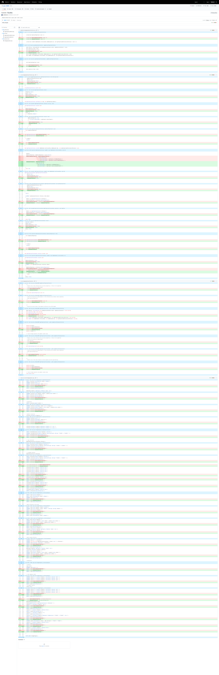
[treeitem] (8, 30)
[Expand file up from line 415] (20, 234)
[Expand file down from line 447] (20, 375)
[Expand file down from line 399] (20, 361)
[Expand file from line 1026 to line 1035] (21, 506)
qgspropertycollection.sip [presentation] (9, 31)
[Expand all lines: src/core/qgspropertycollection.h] (36, 281)
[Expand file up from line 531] (20, 256)
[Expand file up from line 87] (20, 46)
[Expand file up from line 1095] (21, 563)
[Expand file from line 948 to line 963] (21, 455)
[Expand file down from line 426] (20, 255)
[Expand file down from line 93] (20, 58)
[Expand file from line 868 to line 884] (21, 417)
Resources (19, 2)
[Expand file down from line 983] (21, 492)
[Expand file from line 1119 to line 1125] (21, 588)
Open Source (27, 2)
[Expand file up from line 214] (20, 104)
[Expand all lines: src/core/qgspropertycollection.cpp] (37, 75)
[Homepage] (3, 2)
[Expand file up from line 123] (20, 59)
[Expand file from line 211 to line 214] (20, 295)
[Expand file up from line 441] (20, 362)
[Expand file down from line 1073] (21, 562)
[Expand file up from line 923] (21, 430)
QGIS (7, 6)
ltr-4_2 (14, 20)
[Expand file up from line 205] (20, 283)
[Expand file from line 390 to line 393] (20, 349)
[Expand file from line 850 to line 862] (21, 404)
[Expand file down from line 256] (20, 149)
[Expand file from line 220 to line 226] (20, 116)
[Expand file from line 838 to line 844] (21, 392)
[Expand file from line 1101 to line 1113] (21, 575)
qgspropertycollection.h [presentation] (9, 37)
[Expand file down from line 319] (20, 335)
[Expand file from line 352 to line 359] (20, 208)
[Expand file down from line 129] (20, 72)
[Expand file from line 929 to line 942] (21, 443)
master (5, 20)
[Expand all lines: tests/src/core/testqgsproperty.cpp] (37, 378)
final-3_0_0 (19, 20)
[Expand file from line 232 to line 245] (20, 129)
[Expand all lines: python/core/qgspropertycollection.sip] (38, 30)
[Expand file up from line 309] (20, 151)
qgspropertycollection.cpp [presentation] (9, 35)
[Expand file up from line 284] (20, 309)
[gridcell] (118, 32)
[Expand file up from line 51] (20, 32)
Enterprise (34, 2)
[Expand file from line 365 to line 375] (20, 220)
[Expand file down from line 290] (20, 321)
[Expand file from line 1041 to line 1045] (21, 518)
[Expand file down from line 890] (21, 429)
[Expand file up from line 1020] (21, 493)
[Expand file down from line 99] (20, 89)
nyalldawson (5, 14)
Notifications (199, 5)
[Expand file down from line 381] (20, 233)
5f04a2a (207, 20)
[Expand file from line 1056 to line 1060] (21, 538)
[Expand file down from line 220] (20, 307)
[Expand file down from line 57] (20, 44)
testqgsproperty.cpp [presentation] (8, 40)
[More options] (216, 30)
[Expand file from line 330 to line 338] (20, 183)
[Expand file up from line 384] (20, 336)
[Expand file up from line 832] (21, 380)
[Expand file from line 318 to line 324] (20, 171)
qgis (4, 6)
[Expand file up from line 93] (20, 77)
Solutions (13, 2)
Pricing (40, 2)
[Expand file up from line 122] (20, 90)
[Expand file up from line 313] (20, 323)
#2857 (8, 20)
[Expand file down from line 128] (20, 103)
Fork (206, 5)
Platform (7, 2)
